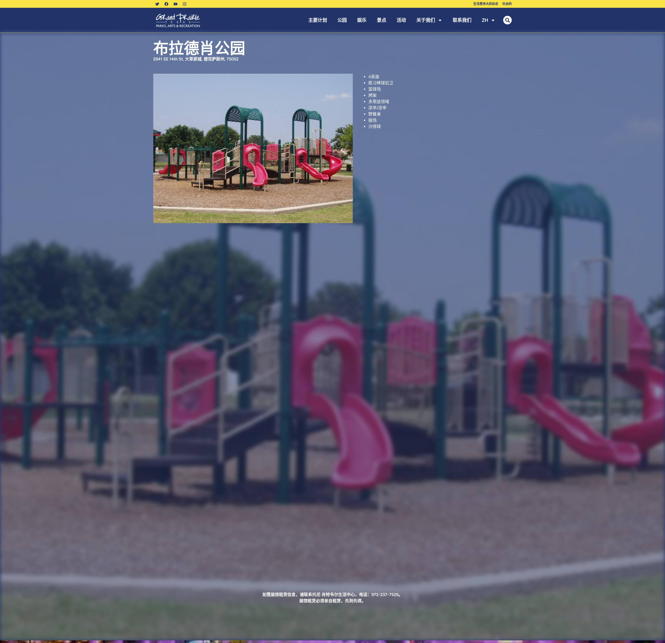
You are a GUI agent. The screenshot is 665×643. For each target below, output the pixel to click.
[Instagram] (184, 4)
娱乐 (362, 20)
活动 (401, 20)
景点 (381, 20)
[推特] (157, 4)
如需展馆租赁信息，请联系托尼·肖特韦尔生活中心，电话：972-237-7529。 (332, 594)
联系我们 (462, 20)
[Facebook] (166, 4)
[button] (507, 20)
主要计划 (317, 20)
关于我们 (425, 20)
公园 (342, 20)
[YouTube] (175, 4)
